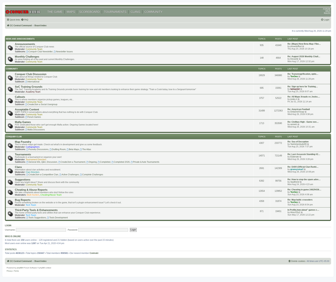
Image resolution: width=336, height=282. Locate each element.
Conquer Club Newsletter (41, 51)
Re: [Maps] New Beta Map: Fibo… (304, 44)
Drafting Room (59, 149)
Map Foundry (23, 141)
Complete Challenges (92, 174)
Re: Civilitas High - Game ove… (303, 122)
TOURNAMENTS (115, 11)
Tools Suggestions (37, 217)
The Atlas (86, 149)
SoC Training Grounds (28, 86)
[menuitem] (24, 19)
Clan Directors (32, 172)
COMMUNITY (153, 11)
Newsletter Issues (64, 51)
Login (8, 225)
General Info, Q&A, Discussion (43, 162)
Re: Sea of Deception (298, 141)
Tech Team (31, 205)
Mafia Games (23, 122)
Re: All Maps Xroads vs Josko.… (304, 97)
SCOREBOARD (89, 11)
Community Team (34, 49)
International (33, 81)
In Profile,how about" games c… (303, 210)
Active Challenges (70, 174)
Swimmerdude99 (298, 144)
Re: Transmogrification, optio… (303, 74)
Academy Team (33, 92)
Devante (294, 59)
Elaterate (294, 157)
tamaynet (295, 89)
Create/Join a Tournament (73, 162)
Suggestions (22, 179)
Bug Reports (22, 200)
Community (12, 69)
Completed (105, 162)
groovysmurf (296, 169)
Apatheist (294, 182)
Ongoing (93, 162)
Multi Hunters (33, 195)
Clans (18, 167)
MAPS (71, 11)
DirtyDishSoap (297, 112)
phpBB (19, 268)
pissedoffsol (296, 46)
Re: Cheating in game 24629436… (304, 189)
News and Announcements (20, 39)
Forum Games (34, 117)
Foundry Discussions (38, 149)
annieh (293, 124)
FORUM (326, 9)
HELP (327, 11)
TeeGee (294, 76)
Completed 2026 (122, 162)
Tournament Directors (36, 159)
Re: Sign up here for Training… (303, 86)
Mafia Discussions (36, 129)
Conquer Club (14, 137)
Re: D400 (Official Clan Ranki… (303, 167)
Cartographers (33, 147)
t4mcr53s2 (295, 212)
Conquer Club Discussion (30, 74)
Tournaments (23, 154)
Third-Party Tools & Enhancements (36, 210)
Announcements (25, 44)
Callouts (20, 97)
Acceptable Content (27, 109)
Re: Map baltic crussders (300, 200)
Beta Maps (74, 149)
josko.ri (293, 99)
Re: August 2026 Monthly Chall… (304, 56)
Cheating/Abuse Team (51, 195)
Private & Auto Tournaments (146, 162)
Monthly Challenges (27, 56)
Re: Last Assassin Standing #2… (304, 154)
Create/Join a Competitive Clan (43, 174)
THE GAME (54, 11)
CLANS (135, 11)
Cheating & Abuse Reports (31, 189)
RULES (327, 13)
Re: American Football (299, 109)
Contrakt (94, 253)
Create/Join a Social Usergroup (42, 104)
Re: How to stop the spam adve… (304, 179)
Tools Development (58, 217)
